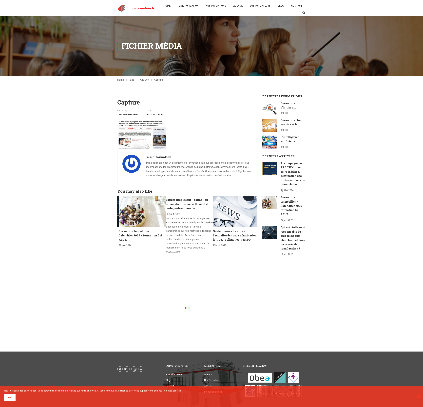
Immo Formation (188, 5)
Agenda (238, 5)
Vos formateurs (260, 5)
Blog (281, 5)
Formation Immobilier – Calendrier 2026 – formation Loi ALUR (140, 235)
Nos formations (216, 5)
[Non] (419, 396)
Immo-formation (128, 114)
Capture (158, 79)
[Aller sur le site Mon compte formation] (293, 377)
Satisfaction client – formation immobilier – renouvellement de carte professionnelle (187, 204)
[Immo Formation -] (136, 8)
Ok (9, 397)
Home (167, 5)
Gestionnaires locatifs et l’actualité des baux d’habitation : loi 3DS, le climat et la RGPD (235, 235)
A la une (144, 79)
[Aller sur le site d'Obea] (260, 378)
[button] (186, 308)
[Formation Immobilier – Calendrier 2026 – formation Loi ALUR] (142, 211)
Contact (296, 5)
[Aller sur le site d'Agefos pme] (280, 377)
